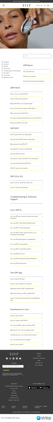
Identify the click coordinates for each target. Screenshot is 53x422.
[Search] (45, 5)
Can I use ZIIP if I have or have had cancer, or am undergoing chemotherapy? (26, 233)
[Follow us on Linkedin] (17, 358)
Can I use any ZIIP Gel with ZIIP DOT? (26, 163)
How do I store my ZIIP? (26, 344)
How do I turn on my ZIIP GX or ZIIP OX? (26, 182)
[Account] (40, 5)
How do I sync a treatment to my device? (26, 283)
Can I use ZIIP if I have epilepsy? (26, 244)
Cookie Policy (38, 406)
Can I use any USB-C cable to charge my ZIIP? (26, 325)
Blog (14, 390)
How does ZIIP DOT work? (26, 153)
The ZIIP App (7, 75)
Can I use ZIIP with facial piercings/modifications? (26, 258)
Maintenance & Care (8, 77)
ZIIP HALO (6, 64)
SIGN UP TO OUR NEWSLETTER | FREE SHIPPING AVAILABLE (26, 1)
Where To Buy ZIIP (14, 400)
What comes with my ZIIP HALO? (26, 113)
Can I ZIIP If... (7, 73)
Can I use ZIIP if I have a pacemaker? (26, 228)
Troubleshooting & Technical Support (12, 70)
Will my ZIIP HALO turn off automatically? (26, 103)
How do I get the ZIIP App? (26, 279)
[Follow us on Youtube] (20, 358)
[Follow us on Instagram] (10, 358)
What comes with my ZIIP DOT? (26, 144)
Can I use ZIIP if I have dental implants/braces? (26, 223)
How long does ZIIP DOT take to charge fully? (26, 139)
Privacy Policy (20, 375)
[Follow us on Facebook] (7, 358)
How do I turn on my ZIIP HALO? (26, 94)
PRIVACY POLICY (3, 407)
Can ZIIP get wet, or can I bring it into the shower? (26, 335)
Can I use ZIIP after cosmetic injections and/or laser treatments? (26, 217)
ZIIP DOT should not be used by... (26, 168)
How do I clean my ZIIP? (26, 315)
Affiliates (14, 395)
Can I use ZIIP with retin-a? (26, 253)
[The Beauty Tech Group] (44, 418)
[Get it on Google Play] (44, 387)
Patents (14, 393)
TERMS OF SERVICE (14, 407)
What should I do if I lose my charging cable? (26, 330)
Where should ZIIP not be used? (26, 123)
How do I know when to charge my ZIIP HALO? (26, 108)
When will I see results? (37, 76)
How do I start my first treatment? (26, 99)
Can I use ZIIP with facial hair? (26, 263)
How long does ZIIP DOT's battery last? (26, 134)
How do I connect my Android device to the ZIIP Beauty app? (26, 299)
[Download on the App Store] (33, 387)
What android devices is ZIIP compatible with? (26, 293)
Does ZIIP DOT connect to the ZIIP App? (26, 149)
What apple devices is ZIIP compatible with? (26, 288)
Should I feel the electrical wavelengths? (37, 81)
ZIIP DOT (6, 66)
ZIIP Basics (6, 62)
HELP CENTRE (39, 365)
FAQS (38, 360)
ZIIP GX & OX (7, 68)
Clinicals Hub (14, 397)
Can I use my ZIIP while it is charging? (26, 339)
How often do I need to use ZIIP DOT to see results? (26, 158)
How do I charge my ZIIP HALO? (26, 320)
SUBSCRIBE (6, 370)
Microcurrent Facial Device (14, 386)
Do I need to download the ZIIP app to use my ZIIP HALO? (26, 118)
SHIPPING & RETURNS (39, 358)
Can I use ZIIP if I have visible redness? (26, 249)
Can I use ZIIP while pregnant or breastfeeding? (26, 239)
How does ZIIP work (37, 71)
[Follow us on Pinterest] (13, 358)
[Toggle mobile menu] (4, 5)
